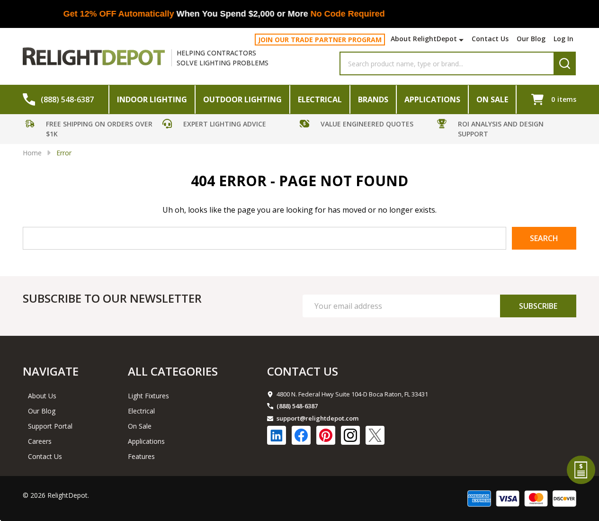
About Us (42, 395)
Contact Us (490, 38)
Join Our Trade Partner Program (320, 39)
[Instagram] (350, 435)
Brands (373, 99)
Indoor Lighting (152, 99)
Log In (563, 38)
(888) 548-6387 (297, 406)
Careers (40, 441)
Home (32, 152)
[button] (91, 130)
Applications (432, 99)
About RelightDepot (424, 38)
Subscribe (538, 306)
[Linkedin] (276, 435)
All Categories (173, 371)
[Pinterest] (325, 435)
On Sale (492, 99)
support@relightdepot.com (317, 418)
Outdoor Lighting (242, 99)
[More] (462, 39)
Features (141, 456)
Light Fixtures (148, 395)
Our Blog (531, 38)
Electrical (320, 99)
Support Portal (50, 426)
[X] (375, 435)
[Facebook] (301, 435)
